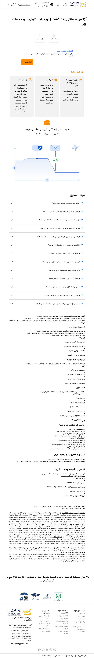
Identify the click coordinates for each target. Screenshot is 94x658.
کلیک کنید (28, 62)
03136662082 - (25, 638)
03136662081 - (26, 634)
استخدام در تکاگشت (78, 627)
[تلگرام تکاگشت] (54, 649)
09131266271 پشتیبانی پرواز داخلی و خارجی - (21, 635)
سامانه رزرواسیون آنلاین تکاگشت (73, 513)
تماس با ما (81, 616)
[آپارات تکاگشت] (39, 649)
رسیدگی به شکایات (44, 628)
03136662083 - (14, 638)
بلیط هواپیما (65, 4)
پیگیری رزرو (46, 631)
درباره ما (82, 613)
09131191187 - (27, 640)
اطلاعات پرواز (63, 616)
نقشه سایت (63, 618)
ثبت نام (82, 619)
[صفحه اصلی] (78, 4)
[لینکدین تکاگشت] (47, 649)
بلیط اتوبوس (71, 517)
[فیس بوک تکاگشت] (43, 649)
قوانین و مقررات (45, 621)
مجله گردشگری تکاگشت (80, 630)
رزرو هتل (58, 4)
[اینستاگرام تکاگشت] (51, 649)
